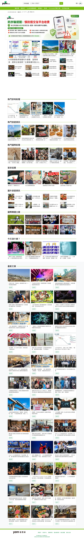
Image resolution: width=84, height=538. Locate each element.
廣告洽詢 (68, 532)
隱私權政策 (56, 532)
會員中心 (45, 532)
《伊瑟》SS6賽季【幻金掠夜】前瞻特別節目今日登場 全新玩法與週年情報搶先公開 (65, 306)
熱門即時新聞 (14, 99)
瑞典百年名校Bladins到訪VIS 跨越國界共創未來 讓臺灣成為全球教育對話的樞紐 (41, 392)
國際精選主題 (14, 212)
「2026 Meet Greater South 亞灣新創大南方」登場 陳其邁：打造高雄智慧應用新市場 (41, 478)
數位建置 (63, 532)
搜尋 (45, 8)
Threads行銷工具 (54, 8)
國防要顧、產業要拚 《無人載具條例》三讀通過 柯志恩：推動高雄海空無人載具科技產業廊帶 (42, 371)
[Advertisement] (42, 88)
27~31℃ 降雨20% (28, 12)
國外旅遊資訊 (14, 190)
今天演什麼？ (14, 238)
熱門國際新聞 (14, 145)
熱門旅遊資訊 (14, 122)
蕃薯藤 (5, 3)
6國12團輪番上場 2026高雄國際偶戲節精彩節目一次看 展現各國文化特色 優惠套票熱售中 (42, 456)
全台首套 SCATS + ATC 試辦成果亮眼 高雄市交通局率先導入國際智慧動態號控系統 (19, 371)
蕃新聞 (17, 8)
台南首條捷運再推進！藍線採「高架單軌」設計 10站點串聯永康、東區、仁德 (18, 413)
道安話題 (12, 167)
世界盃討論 (65, 8)
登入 (77, 3)
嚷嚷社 (40, 8)
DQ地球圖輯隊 (31, 8)
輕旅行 (23, 8)
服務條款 (50, 532)
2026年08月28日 (12, 12)
